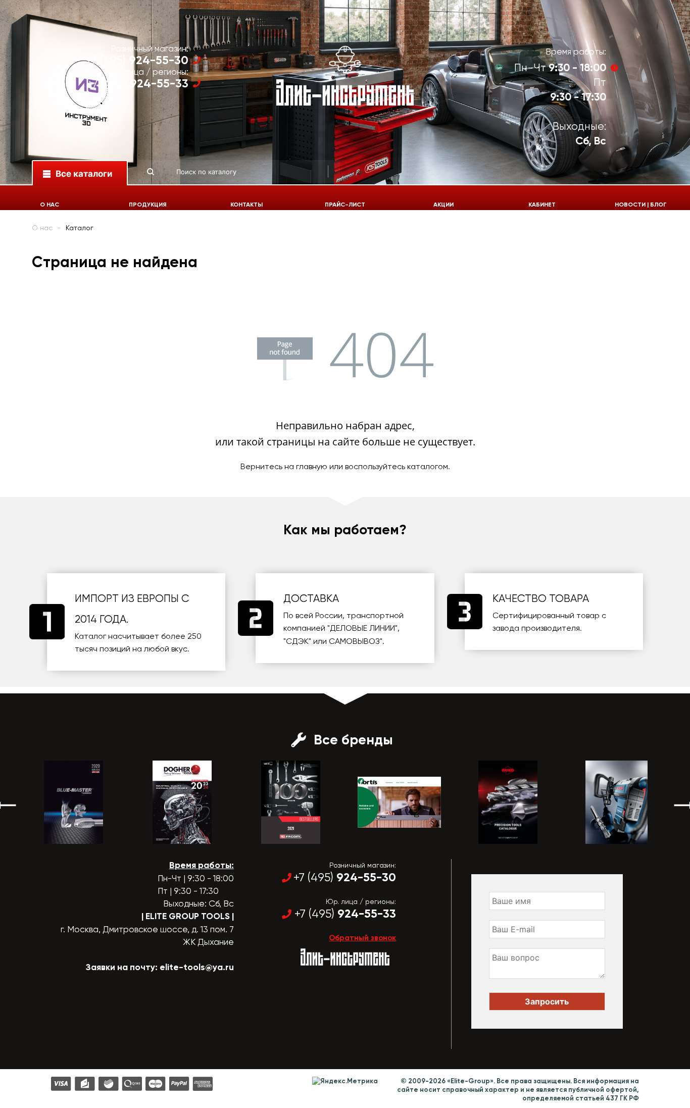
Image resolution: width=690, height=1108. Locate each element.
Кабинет (542, 204)
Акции (443, 204)
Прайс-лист (345, 204)
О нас (49, 204)
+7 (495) (137, 60)
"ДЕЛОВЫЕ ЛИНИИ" (362, 628)
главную (311, 466)
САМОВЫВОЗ (354, 641)
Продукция (148, 204)
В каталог (64, 835)
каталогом (427, 466)
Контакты (246, 204)
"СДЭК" (297, 641)
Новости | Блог (641, 204)
